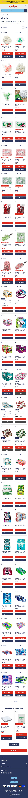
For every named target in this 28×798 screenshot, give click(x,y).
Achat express (7, 53)
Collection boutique (14, 744)
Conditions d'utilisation (17, 791)
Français (13, 778)
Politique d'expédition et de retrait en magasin (13, 790)
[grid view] (23, 27)
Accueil (2, 14)
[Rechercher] (25, 10)
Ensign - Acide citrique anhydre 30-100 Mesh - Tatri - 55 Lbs (21, 727)
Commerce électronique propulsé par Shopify (14, 795)
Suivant (16, 701)
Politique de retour (8, 791)
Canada (13, 781)
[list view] (25, 27)
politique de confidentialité (14, 793)
